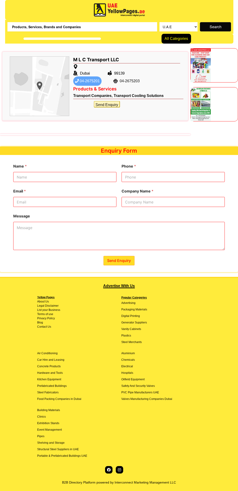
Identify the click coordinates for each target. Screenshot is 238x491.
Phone (129, 166)
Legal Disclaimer (48, 305)
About (41, 301)
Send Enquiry (107, 105)
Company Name (137, 191)
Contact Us (44, 326)
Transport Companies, (92, 96)
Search (215, 26)
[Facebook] (108, 470)
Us (47, 301)
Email (19, 191)
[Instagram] (119, 470)
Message (21, 216)
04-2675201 (89, 81)
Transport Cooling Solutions (139, 96)
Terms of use (45, 314)
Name (20, 166)
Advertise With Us (119, 286)
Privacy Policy (46, 318)
